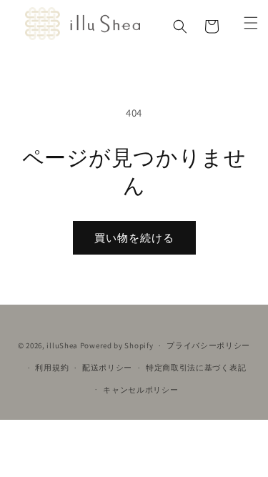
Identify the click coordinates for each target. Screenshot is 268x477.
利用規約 (52, 368)
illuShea (62, 345)
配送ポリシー (107, 368)
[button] (180, 26)
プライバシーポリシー (208, 345)
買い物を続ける (134, 238)
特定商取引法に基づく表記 (196, 368)
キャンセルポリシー (140, 390)
